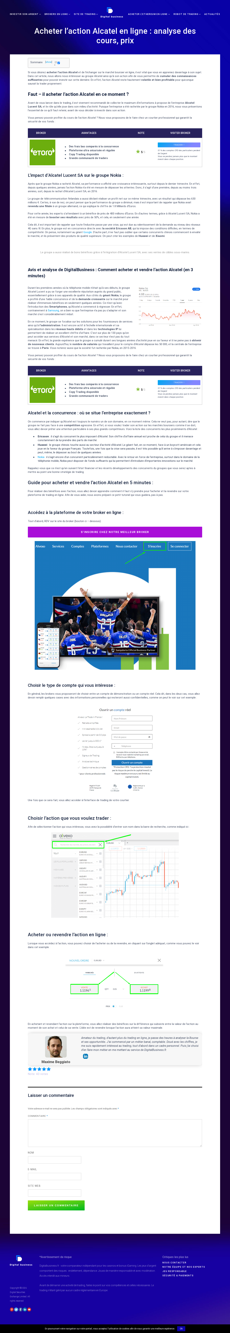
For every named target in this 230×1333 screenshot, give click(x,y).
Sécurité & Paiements (178, 1275)
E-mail (32, 1169)
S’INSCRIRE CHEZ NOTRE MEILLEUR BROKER (115, 532)
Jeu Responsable (174, 1271)
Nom (31, 1152)
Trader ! (179, 145)
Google (87, 232)
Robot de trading (186, 14)
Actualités (212, 14)
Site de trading (85, 14)
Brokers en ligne (56, 14)
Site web (34, 1185)
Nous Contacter (174, 1262)
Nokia (41, 457)
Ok (181, 1328)
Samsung (53, 310)
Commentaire (38, 1116)
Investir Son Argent (24, 14)
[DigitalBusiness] (21, 1256)
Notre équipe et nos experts (183, 1267)
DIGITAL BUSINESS (111, 8)
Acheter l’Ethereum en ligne (148, 14)
